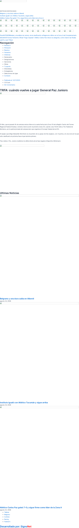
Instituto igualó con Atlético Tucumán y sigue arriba (16, 16)
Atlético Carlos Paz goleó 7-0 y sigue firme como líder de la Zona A (22, 18)
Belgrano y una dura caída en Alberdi (12, 13)
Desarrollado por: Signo (16, 526)
